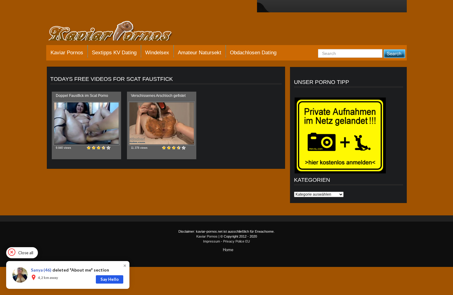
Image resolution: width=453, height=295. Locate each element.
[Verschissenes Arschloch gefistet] (161, 123)
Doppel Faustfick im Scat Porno (82, 95)
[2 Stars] (93, 147)
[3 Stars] (98, 147)
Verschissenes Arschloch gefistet (158, 95)
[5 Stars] (108, 147)
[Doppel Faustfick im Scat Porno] (86, 123)
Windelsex (157, 53)
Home (228, 249)
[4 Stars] (103, 147)
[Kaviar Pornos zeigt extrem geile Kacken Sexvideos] (117, 31)
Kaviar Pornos (67, 53)
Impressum (211, 241)
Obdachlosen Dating (253, 53)
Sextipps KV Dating (114, 53)
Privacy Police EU (236, 241)
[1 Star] (88, 147)
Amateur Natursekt (199, 53)
